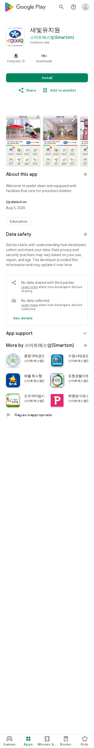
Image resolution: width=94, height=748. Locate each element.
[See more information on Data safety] (85, 234)
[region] (47, 58)
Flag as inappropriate (29, 415)
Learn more (29, 287)
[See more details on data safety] (23, 318)
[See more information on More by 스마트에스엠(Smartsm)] (85, 345)
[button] (23, 61)
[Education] (18, 221)
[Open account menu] (85, 7)
